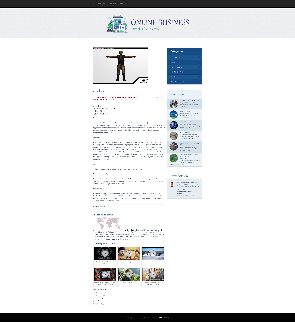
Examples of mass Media (189, 101)
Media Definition (177, 72)
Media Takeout (176, 67)
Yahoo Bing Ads (186, 111)
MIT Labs (99, 301)
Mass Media (175, 57)
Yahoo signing (185, 122)
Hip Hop (173, 77)
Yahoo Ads (99, 304)
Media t (98, 293)
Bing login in (100, 295)
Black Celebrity (177, 62)
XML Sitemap (164, 318)
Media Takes (100, 298)
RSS (156, 318)
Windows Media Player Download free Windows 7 (189, 156)
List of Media (185, 132)
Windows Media (177, 82)
